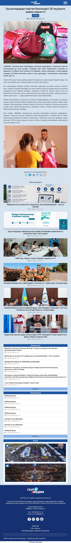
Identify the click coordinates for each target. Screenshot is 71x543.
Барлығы (35, 389)
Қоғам (35, 16)
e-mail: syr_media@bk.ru (35, 514)
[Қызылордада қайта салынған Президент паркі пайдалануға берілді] (35, 472)
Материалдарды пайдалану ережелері (35, 531)
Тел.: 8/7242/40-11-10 (35, 512)
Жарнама (35, 526)
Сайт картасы (35, 528)
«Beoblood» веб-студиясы (36, 538)
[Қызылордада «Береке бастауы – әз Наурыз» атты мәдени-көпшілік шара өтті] (35, 452)
